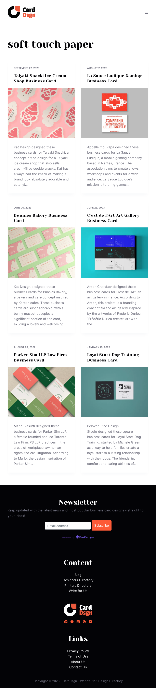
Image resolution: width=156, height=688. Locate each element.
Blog (78, 575)
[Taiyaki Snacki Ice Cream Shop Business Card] (41, 113)
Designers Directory (78, 580)
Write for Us (78, 591)
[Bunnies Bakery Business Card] (41, 252)
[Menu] (146, 12)
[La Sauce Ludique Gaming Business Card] (114, 113)
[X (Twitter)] (78, 621)
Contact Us (78, 667)
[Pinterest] (84, 621)
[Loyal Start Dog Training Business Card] (114, 392)
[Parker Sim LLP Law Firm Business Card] (41, 392)
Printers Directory (78, 585)
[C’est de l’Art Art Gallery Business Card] (114, 252)
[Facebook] (72, 621)
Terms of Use (78, 656)
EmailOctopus (86, 537)
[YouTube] (90, 621)
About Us (78, 662)
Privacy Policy (78, 651)
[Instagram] (65, 621)
